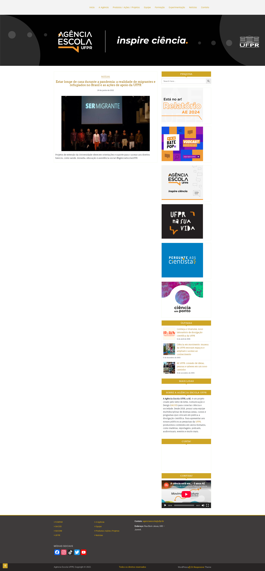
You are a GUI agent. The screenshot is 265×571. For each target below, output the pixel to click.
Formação (160, 7)
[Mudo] (203, 505)
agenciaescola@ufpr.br (153, 521)
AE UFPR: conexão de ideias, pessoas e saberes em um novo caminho (192, 366)
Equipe (147, 7)
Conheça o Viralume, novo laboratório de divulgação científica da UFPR (190, 332)
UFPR (198, 421)
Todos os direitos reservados (132, 567)
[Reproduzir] (165, 505)
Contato (205, 7)
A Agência (104, 7)
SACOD (174, 405)
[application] (186, 494)
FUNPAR (59, 522)
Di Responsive (197, 567)
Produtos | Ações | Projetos (126, 7)
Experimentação (177, 7)
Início (92, 7)
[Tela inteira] (207, 505)
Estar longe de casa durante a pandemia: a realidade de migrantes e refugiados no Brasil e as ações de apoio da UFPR (106, 83)
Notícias (193, 7)
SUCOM (58, 531)
